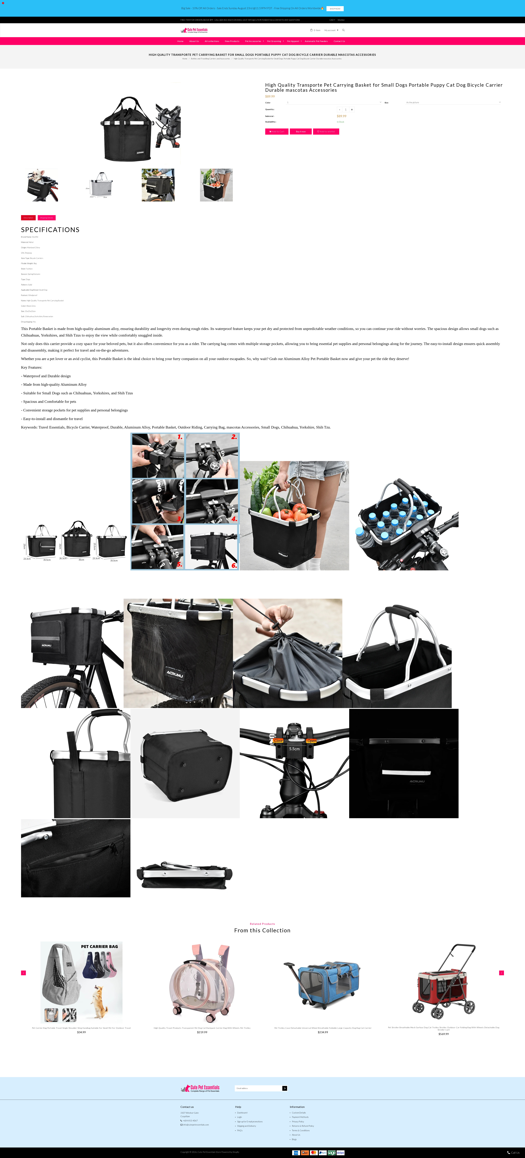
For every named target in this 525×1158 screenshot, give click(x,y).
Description (28, 218)
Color (267, 102)
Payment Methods (300, 1117)
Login (239, 1117)
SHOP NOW (335, 9)
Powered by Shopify (230, 1152)
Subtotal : (269, 116)
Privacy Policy (298, 1121)
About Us (296, 1135)
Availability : (270, 122)
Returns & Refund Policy (303, 1126)
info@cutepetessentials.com (196, 1124)
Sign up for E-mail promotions (250, 1121)
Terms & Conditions (301, 1130)
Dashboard (242, 1112)
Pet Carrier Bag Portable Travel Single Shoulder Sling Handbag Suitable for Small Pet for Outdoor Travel (81, 1028)
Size (386, 102)
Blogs (294, 1139)
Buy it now (301, 131)
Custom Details (299, 1112)
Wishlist (341, 20)
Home (184, 58)
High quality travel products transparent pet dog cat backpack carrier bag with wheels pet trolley (202, 1028)
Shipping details (46, 218)
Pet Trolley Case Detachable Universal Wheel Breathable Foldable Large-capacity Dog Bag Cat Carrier (323, 1028)
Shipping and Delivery (246, 1126)
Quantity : (270, 109)
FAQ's (240, 1130)
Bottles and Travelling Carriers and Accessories (210, 58)
